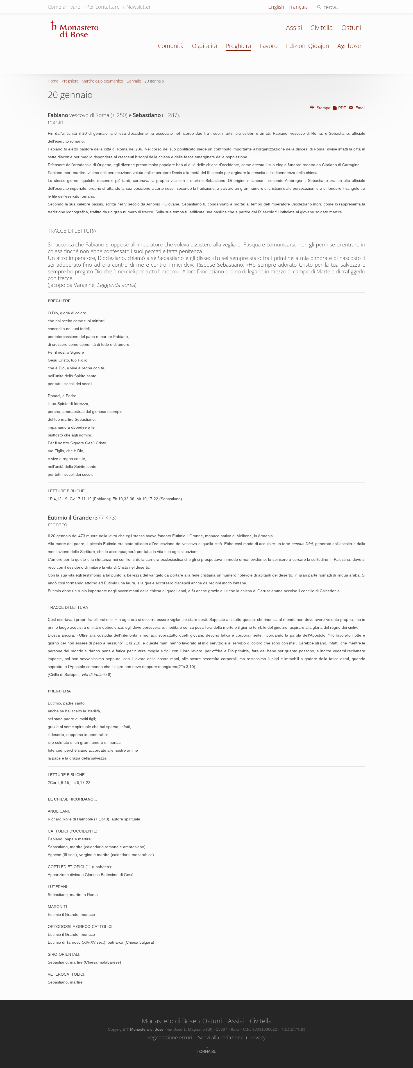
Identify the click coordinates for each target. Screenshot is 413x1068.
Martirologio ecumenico (102, 81)
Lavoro (269, 46)
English (277, 6)
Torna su (207, 1051)
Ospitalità (204, 46)
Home (53, 81)
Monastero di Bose (169, 1021)
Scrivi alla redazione (221, 1037)
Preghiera (238, 46)
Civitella (321, 27)
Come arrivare (64, 6)
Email (359, 108)
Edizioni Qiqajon (307, 46)
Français (298, 6)
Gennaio (133, 81)
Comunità (170, 46)
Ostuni (351, 27)
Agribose (349, 46)
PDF (342, 108)
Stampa (324, 108)
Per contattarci (103, 6)
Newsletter (138, 6)
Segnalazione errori (170, 1037)
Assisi (294, 27)
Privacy (257, 1037)
